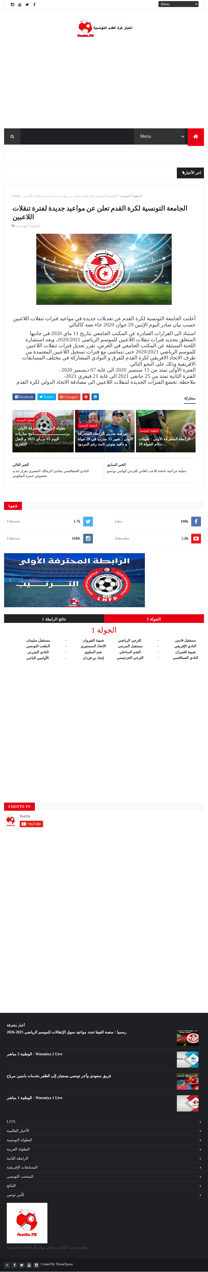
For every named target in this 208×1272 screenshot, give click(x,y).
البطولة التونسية (131, 196)
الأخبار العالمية (18, 1131)
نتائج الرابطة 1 (54, 619)
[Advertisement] (104, 726)
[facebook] (34, 4)
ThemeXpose (64, 1264)
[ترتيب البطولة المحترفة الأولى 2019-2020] (74, 606)
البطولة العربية (18, 1149)
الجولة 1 (154, 619)
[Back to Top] (7, 1265)
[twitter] (27, 4)
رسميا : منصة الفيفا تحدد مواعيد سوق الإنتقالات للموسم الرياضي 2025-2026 (66, 1032)
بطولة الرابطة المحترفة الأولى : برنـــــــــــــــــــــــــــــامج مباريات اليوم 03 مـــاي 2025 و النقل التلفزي (42, 436)
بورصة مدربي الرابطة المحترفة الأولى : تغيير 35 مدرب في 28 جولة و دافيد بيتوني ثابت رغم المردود (105, 439)
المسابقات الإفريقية (22, 1167)
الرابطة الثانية (17, 1158)
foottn (16, 196)
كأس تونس (15, 1195)
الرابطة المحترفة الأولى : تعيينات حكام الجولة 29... (164, 441)
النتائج (11, 1186)
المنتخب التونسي (20, 1176)
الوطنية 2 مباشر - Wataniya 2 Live (34, 1054)
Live (11, 1122)
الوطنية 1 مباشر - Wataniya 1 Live (34, 1098)
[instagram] (12, 4)
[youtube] (20, 4)
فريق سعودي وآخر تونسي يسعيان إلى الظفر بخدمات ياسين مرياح (59, 1076)
